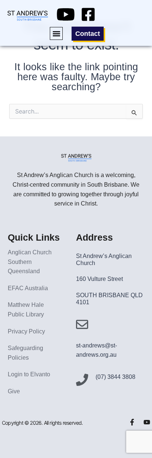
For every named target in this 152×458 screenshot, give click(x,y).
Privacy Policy (26, 331)
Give (14, 391)
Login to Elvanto (29, 374)
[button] (56, 33)
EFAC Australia (28, 288)
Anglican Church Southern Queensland (30, 261)
